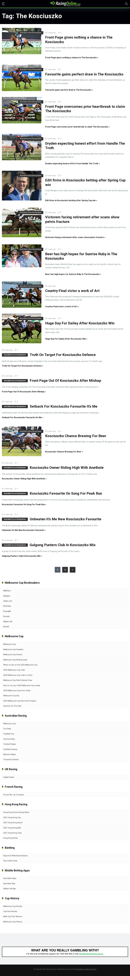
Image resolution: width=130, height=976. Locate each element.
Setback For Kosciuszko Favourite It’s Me (63, 406)
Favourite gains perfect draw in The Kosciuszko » (69, 90)
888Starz (7, 591)
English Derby (8, 777)
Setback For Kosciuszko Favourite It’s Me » (22, 417)
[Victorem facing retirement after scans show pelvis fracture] (21, 222)
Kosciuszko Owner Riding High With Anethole (67, 467)
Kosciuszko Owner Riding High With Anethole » (24, 478)
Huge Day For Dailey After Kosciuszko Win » (66, 339)
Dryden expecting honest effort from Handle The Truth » (72, 163)
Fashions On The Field (12, 706)
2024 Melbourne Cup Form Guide (16, 691)
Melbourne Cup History (12, 922)
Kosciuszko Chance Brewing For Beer (75, 436)
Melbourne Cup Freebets (13, 649)
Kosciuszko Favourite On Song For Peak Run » (24, 504)
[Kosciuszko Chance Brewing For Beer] (21, 441)
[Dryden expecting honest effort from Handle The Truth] (21, 147)
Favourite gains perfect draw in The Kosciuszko (84, 74)
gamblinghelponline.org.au (91, 953)
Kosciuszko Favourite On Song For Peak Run (66, 493)
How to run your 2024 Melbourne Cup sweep (21, 685)
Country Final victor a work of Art (72, 291)
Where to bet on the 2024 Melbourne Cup (20, 665)
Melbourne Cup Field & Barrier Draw (17, 680)
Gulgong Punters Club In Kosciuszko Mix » (22, 556)
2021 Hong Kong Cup (12, 817)
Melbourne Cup (9, 644)
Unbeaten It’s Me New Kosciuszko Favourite (65, 519)
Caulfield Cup (8, 734)
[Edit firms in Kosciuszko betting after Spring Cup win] (21, 185)
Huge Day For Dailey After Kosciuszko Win (79, 323)
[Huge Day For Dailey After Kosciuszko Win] (21, 328)
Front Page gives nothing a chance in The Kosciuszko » (71, 57)
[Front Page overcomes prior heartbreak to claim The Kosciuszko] (21, 110)
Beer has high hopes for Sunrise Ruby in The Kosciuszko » (73, 274)
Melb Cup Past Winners (12, 916)
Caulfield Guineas (10, 749)
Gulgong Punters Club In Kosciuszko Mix (62, 545)
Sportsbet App (9, 883)
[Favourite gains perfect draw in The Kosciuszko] (21, 78)
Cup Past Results (10, 911)
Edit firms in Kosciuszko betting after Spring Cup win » (71, 200)
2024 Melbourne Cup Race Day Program (19, 701)
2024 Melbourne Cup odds (14, 670)
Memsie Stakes (9, 754)
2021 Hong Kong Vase (12, 833)
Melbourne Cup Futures (12, 655)
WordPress (80, 969)
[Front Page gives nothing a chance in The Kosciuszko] (21, 41)
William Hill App (9, 889)
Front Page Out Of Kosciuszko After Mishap (65, 380)
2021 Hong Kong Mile (12, 828)
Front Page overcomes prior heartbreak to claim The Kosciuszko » (77, 127)
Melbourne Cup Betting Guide (15, 660)
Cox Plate (7, 729)
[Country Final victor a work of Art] (21, 294)
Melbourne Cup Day (11, 696)
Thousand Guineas (11, 759)
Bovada (6, 616)
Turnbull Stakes (9, 744)
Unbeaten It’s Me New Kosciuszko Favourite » (24, 530)
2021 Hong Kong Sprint (12, 823)
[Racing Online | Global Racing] (65, 3)
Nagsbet (6, 596)
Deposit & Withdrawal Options (15, 856)
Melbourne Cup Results (12, 906)
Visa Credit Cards (10, 861)
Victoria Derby (9, 739)
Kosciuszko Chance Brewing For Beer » (64, 451)
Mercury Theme (90, 969)
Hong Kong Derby (10, 838)
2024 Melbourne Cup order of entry (17, 675)
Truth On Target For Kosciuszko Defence (63, 355)
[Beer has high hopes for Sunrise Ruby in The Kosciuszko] (21, 255)
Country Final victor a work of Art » (62, 306)
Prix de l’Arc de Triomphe (13, 795)
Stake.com (7, 601)
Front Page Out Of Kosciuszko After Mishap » (24, 391)
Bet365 (6, 627)
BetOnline (7, 606)
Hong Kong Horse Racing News (16, 812)
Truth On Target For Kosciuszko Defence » (22, 366)
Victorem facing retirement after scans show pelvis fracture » (75, 237)
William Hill (7, 622)
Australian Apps (9, 878)
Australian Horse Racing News (30, 33)
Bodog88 (7, 611)
